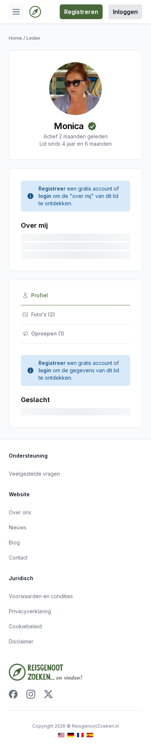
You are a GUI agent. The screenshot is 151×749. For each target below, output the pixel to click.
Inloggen (125, 11)
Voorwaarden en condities (41, 596)
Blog (14, 542)
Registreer (52, 188)
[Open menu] (16, 11)
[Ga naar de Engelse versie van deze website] (61, 735)
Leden (33, 38)
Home (15, 38)
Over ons (20, 512)
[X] (48, 694)
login (44, 196)
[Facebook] (13, 694)
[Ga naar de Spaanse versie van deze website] (89, 735)
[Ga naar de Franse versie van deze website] (80, 735)
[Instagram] (30, 694)
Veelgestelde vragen (34, 474)
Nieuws (17, 527)
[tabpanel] (75, 385)
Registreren (81, 11)
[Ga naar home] (35, 12)
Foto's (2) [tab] (43, 314)
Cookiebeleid (25, 626)
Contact (18, 557)
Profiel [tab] (39, 295)
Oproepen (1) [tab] (47, 333)
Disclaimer (21, 641)
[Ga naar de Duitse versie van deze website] (70, 735)
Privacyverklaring (30, 611)
